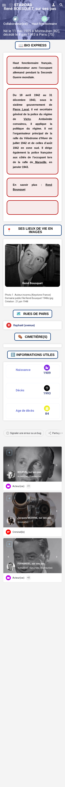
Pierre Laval (21, 109)
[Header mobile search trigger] (61, 5)
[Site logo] (21, 5)
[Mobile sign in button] (53, 5)
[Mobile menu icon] (4, 5)
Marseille (39, 162)
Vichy (27, 119)
